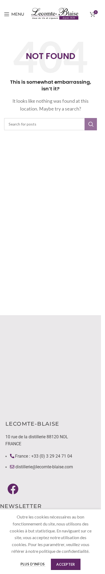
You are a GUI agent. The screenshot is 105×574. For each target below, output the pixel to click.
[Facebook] (13, 488)
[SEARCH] (91, 124)
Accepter (65, 564)
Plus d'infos (33, 564)
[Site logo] (55, 13)
